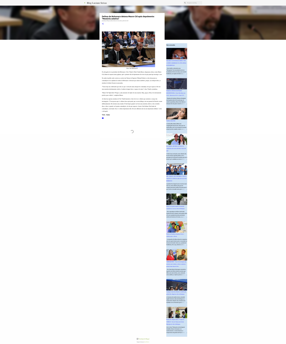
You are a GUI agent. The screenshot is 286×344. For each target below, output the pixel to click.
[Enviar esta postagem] (103, 118)
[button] (103, 24)
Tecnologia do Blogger (143, 339)
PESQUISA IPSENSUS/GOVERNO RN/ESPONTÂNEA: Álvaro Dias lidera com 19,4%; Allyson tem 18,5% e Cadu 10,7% (175, 93)
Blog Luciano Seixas (97, 2)
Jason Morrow (146, 341)
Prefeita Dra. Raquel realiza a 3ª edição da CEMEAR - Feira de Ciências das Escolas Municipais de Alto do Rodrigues (175, 322)
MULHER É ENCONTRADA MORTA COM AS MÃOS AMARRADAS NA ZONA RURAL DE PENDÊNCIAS (176, 63)
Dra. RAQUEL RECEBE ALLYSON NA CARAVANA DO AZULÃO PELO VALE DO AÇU (176, 148)
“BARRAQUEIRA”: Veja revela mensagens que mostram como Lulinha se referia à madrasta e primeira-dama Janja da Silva (176, 264)
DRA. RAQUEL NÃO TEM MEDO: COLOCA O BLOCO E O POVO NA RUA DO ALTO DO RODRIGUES (176, 179)
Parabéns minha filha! (170, 120)
